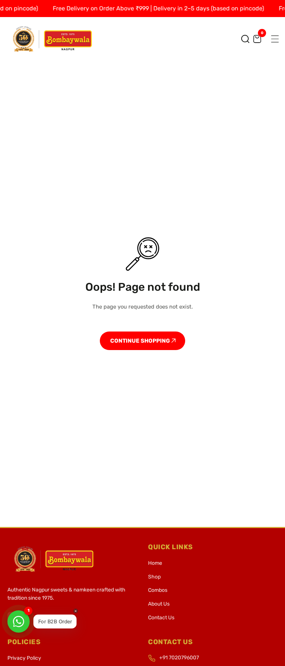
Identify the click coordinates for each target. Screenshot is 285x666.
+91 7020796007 (179, 658)
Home (155, 563)
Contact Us (161, 617)
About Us (159, 604)
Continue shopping (140, 340)
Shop (154, 577)
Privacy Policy (24, 658)
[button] (245, 39)
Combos (157, 590)
